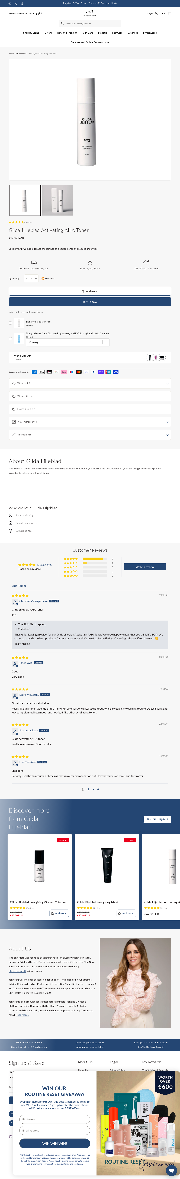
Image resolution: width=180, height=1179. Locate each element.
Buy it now (90, 301)
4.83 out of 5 (44, 564)
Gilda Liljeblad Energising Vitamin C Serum (38, 902)
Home (11, 53)
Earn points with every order (151, 1042)
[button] (31, 32)
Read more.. (22, 1014)
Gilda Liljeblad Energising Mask (98, 902)
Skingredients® (17, 970)
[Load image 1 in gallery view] (25, 200)
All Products (21, 53)
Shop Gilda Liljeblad (157, 819)
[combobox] (90, 23)
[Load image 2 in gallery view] (57, 200)
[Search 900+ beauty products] (63, 23)
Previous (170, 825)
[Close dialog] (171, 1078)
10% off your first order (90, 1042)
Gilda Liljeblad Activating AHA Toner (42, 53)
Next (177, 825)
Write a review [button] (145, 566)
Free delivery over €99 (29, 1042)
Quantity (14, 278)
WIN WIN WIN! (54, 1143)
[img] (20, 595)
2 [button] (88, 789)
